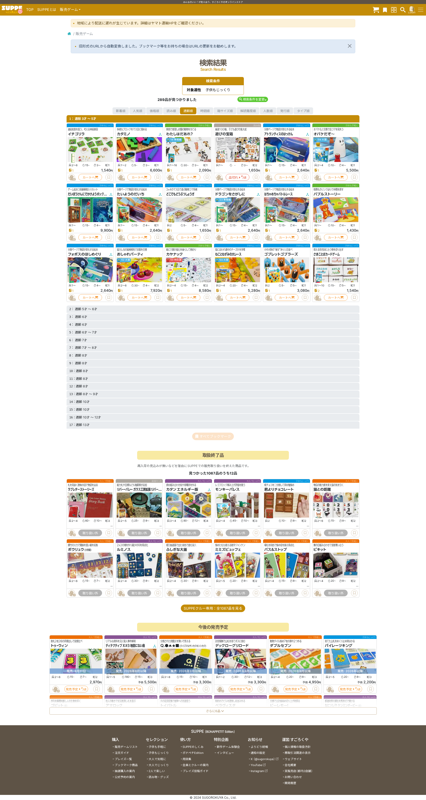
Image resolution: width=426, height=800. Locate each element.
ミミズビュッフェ (228, 550)
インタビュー (225, 753)
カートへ (89, 177)
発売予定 (72, 689)
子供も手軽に (157, 747)
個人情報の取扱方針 (298, 747)
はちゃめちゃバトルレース (278, 194)
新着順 (120, 111)
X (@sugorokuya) (263, 759)
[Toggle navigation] (420, 9)
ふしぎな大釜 (176, 550)
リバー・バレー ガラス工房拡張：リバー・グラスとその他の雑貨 (150, 489)
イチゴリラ (76, 134)
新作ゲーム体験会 (228, 747)
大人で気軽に (157, 759)
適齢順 (188, 111)
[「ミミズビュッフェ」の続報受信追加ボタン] (219, 593)
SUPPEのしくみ (193, 747)
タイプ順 (303, 111)
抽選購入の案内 (125, 771)
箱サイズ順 (225, 111)
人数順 (268, 111)
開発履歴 (290, 783)
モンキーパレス (227, 489)
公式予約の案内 (125, 777)
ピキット (320, 550)
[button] (252, 99)
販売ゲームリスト (126, 747)
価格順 (154, 111)
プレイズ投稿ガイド (196, 771)
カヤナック (174, 254)
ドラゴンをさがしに (230, 194)
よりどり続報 (259, 747)
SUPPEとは (46, 9)
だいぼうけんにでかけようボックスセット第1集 (94, 194)
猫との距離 (322, 489)
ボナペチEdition (193, 753)
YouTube (256, 765)
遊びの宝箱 (224, 134)
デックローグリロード (231, 646)
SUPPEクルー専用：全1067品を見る (213, 608)
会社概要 (290, 765)
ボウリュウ (76, 550)
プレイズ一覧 (123, 759)
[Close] (349, 46)
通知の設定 (258, 753)
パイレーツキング (338, 646)
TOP (30, 9)
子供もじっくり (159, 753)
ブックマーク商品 (126, 765)
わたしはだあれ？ (179, 134)
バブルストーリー (327, 194)
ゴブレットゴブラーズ (281, 254)
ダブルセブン (280, 646)
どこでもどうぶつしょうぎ (180, 194)
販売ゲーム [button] (69, 9)
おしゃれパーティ (130, 254)
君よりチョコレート (279, 489)
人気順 (137, 111)
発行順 (285, 111)
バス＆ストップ (275, 550)
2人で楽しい (157, 771)
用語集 (187, 759)
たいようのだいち (130, 194)
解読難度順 (248, 111)
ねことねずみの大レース (228, 254)
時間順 (205, 111)
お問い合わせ (293, 777)
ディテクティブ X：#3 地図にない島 (125, 646)
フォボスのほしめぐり (84, 254)
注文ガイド (122, 753)
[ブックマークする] (108, 177)
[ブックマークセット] (385, 10)
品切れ (233, 177)
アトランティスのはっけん (278, 134)
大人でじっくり (159, 765)
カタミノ (123, 134)
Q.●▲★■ (169, 646)
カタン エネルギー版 (182, 489)
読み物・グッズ (159, 777)
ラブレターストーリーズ (81, 489)
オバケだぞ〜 (324, 134)
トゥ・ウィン (59, 646)
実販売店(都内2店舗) (299, 771)
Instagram (257, 771)
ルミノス (124, 550)
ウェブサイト (293, 759)
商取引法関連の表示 (298, 753)
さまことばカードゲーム (327, 254)
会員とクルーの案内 (196, 765)
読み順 (171, 111)
